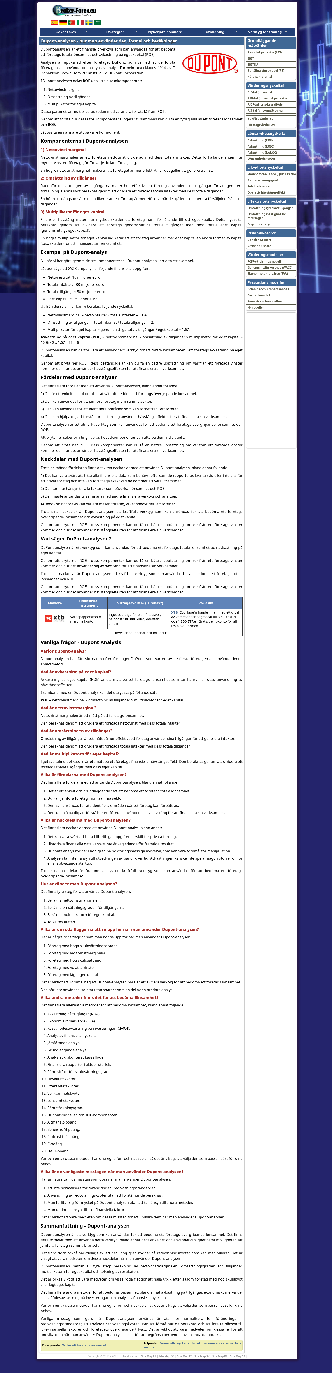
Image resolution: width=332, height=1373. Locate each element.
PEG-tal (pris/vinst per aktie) (268, 98)
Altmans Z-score (259, 246)
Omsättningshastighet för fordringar (267, 216)
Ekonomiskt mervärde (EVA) (268, 274)
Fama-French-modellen (265, 301)
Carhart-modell (259, 295)
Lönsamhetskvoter (261, 159)
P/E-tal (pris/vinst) (260, 92)
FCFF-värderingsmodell (264, 261)
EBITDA (253, 64)
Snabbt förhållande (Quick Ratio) (272, 174)
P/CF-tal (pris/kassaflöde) (265, 104)
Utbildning (215, 32)
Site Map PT (219, 1356)
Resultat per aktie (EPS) (265, 52)
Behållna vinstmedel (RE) (266, 71)
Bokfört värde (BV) (261, 119)
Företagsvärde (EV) (261, 125)
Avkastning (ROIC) (261, 146)
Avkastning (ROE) (260, 140)
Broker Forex (65, 32)
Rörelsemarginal (260, 77)
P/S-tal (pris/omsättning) (265, 110)
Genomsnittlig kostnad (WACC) (270, 267)
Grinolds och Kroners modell (268, 289)
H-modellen (256, 307)
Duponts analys (259, 224)
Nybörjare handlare (165, 32)
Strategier (115, 32)
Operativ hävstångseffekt (266, 192)
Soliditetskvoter (259, 186)
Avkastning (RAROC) (262, 152)
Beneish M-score (260, 240)
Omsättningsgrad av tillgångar (270, 208)
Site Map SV (202, 1356)
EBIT (251, 58)
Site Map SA (237, 1356)
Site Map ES (148, 1356)
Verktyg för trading (265, 32)
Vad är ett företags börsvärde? (84, 1345)
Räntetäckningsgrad (263, 180)
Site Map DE (166, 1356)
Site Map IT (184, 1356)
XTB (174, 612)
